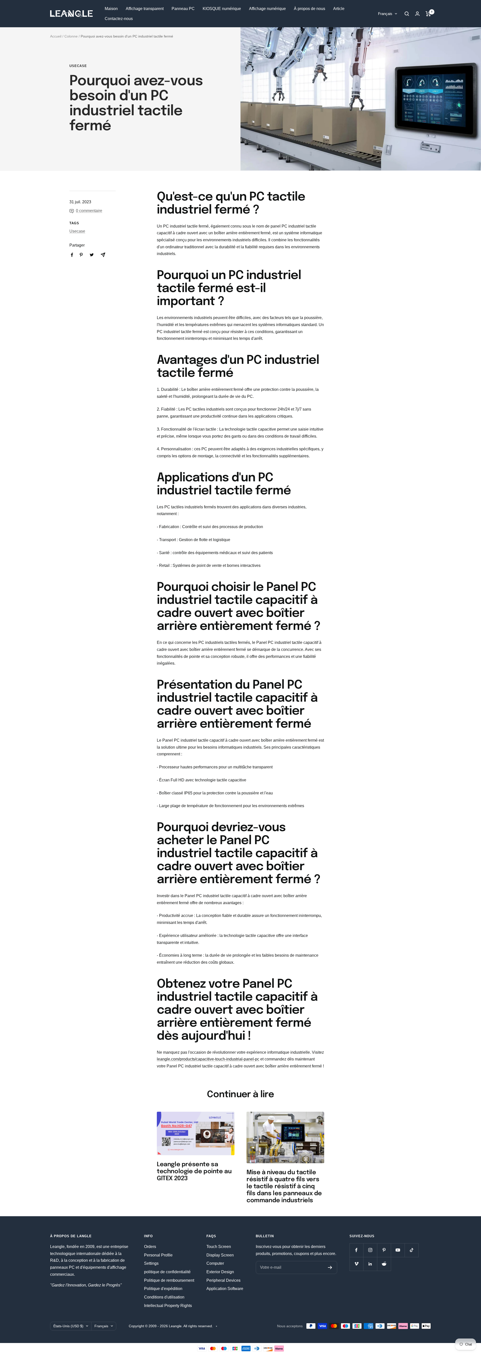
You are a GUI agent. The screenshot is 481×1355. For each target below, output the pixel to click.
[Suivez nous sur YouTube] (398, 1250)
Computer (215, 1263)
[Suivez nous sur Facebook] (356, 1250)
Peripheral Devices (223, 1280)
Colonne (71, 36)
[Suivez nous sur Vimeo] (356, 1264)
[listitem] (72, 255)
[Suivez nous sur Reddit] (384, 1264)
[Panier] (428, 13)
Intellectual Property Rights (168, 1305)
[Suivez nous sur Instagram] (370, 1250)
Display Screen (220, 1255)
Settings (151, 1263)
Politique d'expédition (163, 1288)
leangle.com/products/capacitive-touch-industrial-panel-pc (208, 1059)
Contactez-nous (119, 19)
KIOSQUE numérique (222, 9)
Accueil (55, 36)
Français (385, 14)
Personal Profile (158, 1255)
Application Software (224, 1288)
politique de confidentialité (167, 1272)
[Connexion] (417, 14)
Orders (150, 1246)
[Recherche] (407, 14)
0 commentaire (89, 211)
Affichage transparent (145, 9)
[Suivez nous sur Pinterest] (384, 1250)
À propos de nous (309, 9)
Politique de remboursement (169, 1280)
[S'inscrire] (330, 1267)
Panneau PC (183, 9)
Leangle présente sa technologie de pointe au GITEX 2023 (194, 1171)
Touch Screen (218, 1246)
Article (338, 9)
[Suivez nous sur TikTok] (411, 1250)
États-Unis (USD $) (68, 1326)
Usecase (78, 66)
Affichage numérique (267, 9)
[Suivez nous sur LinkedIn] (370, 1264)
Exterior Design (220, 1272)
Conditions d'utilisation (164, 1297)
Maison (111, 9)
